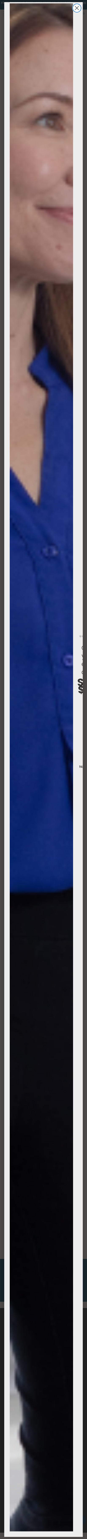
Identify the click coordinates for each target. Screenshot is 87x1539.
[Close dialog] (77, 8)
